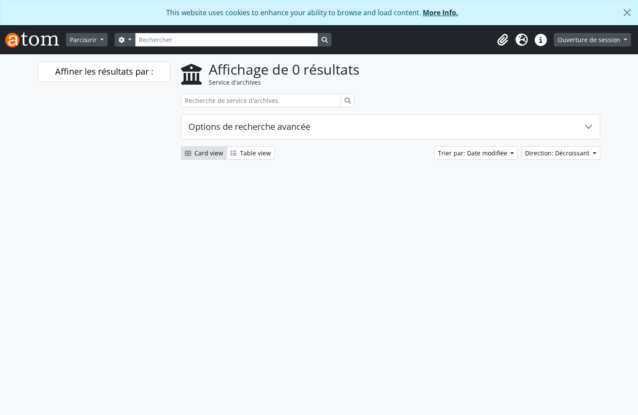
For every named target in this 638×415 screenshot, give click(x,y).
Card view (208, 153)
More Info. (440, 12)
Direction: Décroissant (558, 153)
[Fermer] (627, 12)
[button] (502, 39)
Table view (254, 153)
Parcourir (84, 40)
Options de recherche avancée (249, 126)
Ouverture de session (590, 40)
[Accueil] (35, 40)
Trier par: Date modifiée (473, 153)
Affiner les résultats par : (104, 71)
